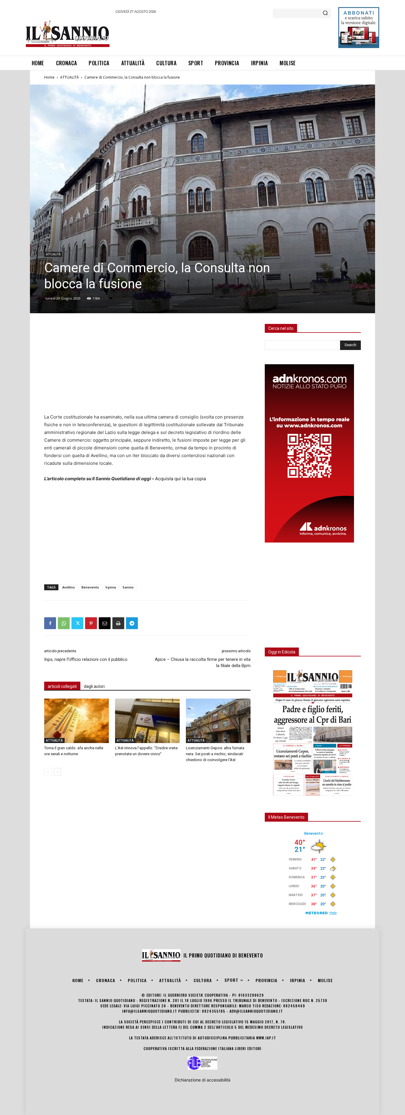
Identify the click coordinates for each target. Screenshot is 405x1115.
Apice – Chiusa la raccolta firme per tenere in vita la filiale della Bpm (203, 662)
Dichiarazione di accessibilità (202, 1079)
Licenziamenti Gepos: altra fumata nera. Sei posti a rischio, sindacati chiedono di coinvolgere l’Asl (215, 754)
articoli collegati (62, 686)
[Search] (325, 13)
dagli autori (94, 686)
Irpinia (111, 587)
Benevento (90, 587)
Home (49, 77)
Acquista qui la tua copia (180, 478)
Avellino (68, 587)
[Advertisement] (223, 33)
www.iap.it (266, 1037)
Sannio (128, 587)
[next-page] (57, 771)
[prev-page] (48, 771)
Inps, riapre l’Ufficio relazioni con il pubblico (85, 659)
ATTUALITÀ (69, 77)
